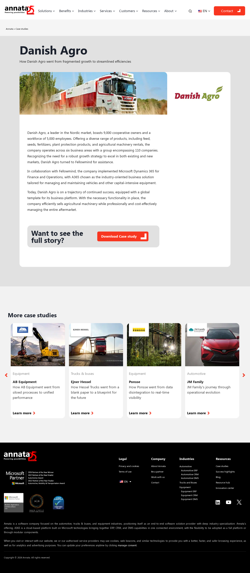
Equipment (185, 487)
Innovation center (225, 487)
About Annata (158, 466)
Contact (227, 10)
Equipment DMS (189, 499)
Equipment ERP (189, 491)
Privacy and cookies (129, 466)
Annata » (11, 28)
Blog (218, 477)
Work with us (158, 477)
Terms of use (125, 471)
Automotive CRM (190, 474)
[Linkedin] (218, 502)
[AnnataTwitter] (239, 502)
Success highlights (225, 471)
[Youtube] (228, 502)
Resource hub (223, 482)
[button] (6, 375)
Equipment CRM (189, 495)
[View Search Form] (190, 11)
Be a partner (157, 471)
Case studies (22, 28)
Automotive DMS (190, 478)
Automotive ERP (189, 470)
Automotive (185, 466)
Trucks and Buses (188, 482)
